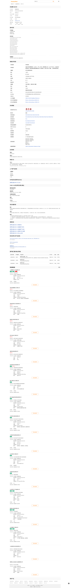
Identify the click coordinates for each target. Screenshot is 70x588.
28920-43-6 (46, 581)
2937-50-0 (51, 581)
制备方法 (12, 159)
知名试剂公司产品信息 (15, 236)
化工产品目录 (38, 585)
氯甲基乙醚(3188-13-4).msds (15, 182)
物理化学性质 (13, 61)
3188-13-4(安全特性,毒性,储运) (17, 185)
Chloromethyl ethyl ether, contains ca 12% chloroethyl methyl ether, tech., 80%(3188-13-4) (24, 238)
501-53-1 (25, 581)
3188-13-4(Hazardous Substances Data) (33, 146)
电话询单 (35, 284)
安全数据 (12, 105)
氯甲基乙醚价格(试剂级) (15, 251)
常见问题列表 (13, 204)
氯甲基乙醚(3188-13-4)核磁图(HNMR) (17, 226)
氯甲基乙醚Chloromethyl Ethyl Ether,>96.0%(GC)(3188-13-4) (18, 246)
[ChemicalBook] (14, 1)
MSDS (28, 585)
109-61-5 (35, 581)
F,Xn (26, 118)
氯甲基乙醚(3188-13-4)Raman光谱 (16, 233)
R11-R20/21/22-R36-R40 (30, 120)
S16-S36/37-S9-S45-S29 (30, 122)
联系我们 (31, 586)
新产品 (42, 585)
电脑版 (34, 586)
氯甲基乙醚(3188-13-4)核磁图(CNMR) (17, 229)
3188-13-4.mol (17, 20)
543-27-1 (21, 581)
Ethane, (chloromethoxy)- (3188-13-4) (32, 102)
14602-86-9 (31, 581)
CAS (31, 585)
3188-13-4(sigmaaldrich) (14, 242)
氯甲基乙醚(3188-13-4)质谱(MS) (16, 224)
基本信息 (12, 27)
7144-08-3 (55, 581)
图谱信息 (12, 222)
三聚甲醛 (11, 173)
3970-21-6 (17, 581)
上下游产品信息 (13, 168)
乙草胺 (11, 176)
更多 (59, 267)
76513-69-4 (12, 581)
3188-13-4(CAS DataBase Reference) (32, 98)
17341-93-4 (40, 581)
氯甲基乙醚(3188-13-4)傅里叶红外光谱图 (17, 231)
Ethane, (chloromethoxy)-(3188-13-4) (32, 100)
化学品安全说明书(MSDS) (16, 179)
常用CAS (34, 585)
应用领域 (12, 149)
